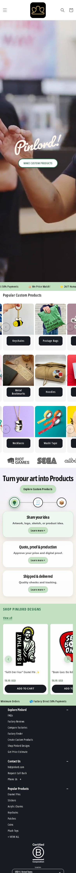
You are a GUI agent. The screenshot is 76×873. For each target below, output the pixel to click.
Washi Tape (18, 443)
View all (7, 618)
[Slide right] (70, 327)
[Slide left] (6, 327)
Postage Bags (18, 341)
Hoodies (18, 392)
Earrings (51, 392)
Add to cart (25, 688)
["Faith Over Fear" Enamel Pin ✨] (25, 646)
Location (38, 867)
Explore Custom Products (38, 489)
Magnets (50, 341)
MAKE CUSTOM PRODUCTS (38, 163)
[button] (5, 10)
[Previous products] (8, 659)
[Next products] (67, 659)
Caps (50, 443)
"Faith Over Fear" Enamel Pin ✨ (22, 672)
